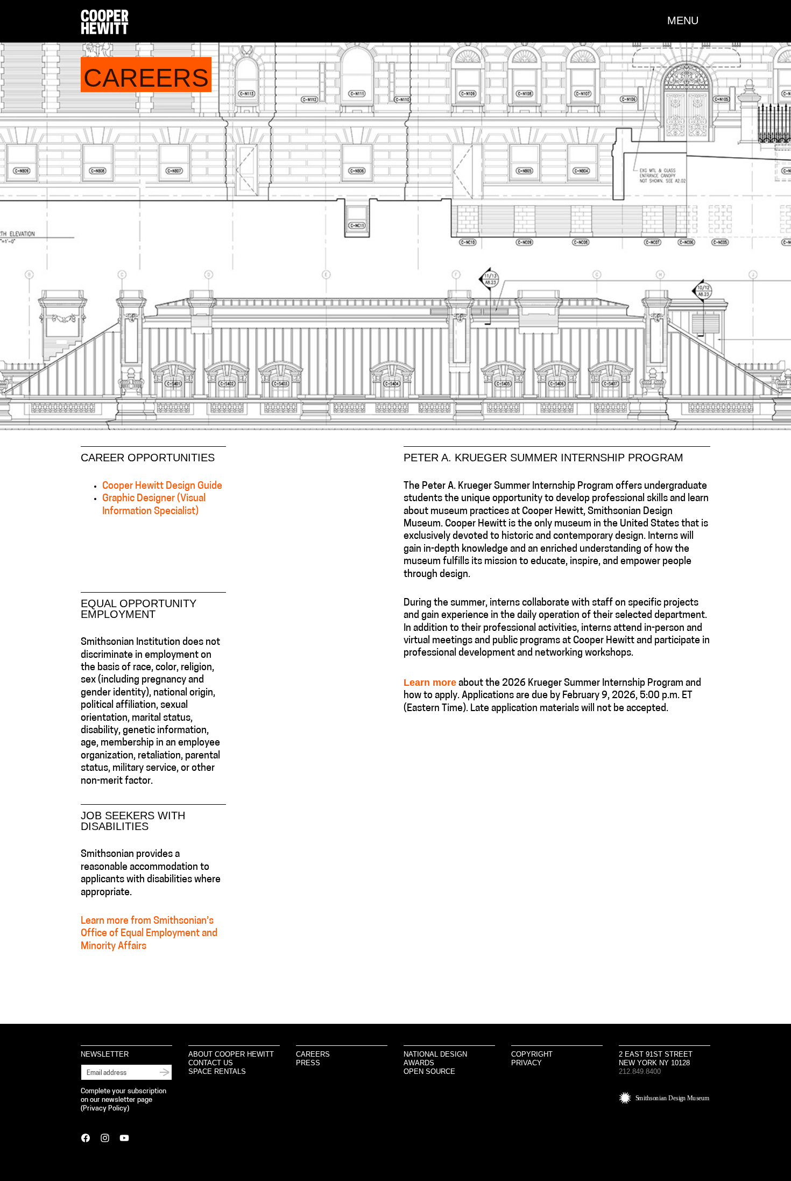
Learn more (430, 682)
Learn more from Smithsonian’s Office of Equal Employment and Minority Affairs (149, 934)
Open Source (429, 1071)
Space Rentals (217, 1071)
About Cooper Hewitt (231, 1054)
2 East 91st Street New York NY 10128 (656, 1058)
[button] (688, 20)
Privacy (526, 1063)
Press (308, 1063)
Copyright (532, 1054)
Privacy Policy (105, 1108)
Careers (313, 1054)
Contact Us (210, 1063)
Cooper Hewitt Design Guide (162, 486)
